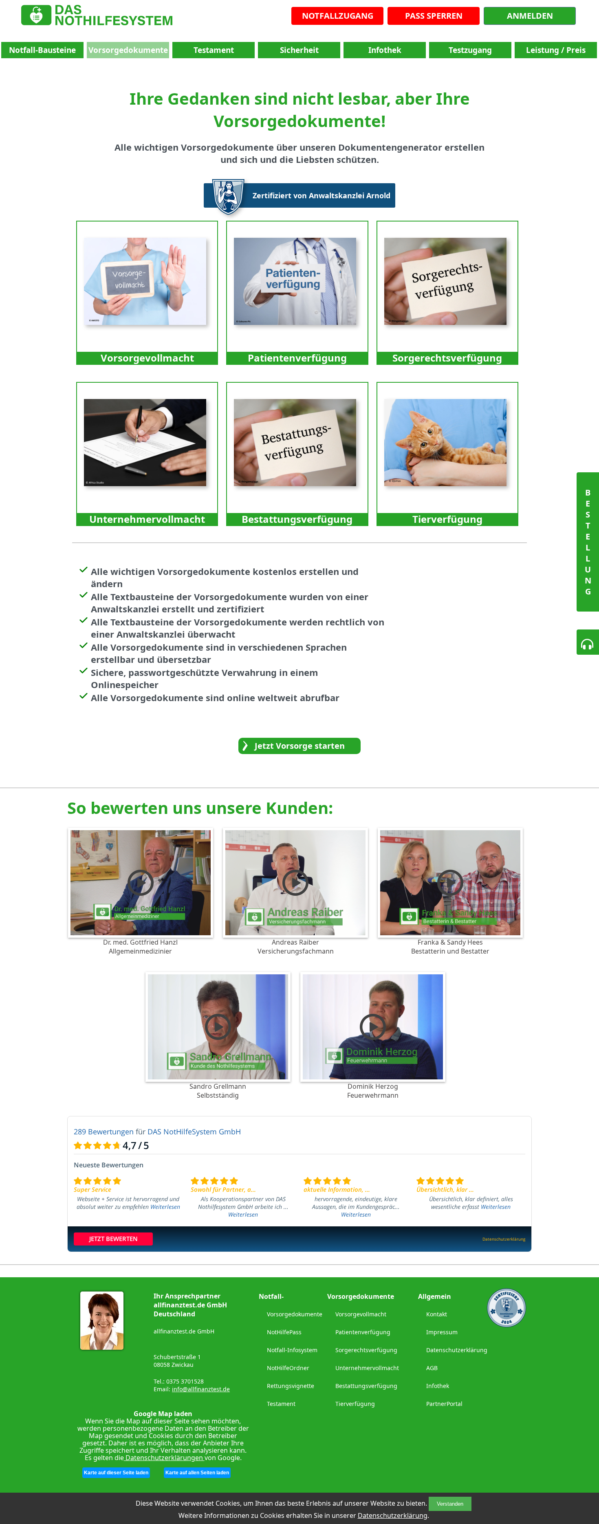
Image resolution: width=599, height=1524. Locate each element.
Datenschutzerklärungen (164, 1457)
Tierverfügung (355, 1404)
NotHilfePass (284, 1332)
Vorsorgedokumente (128, 50)
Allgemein (434, 1296)
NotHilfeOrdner (288, 1368)
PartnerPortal (444, 1404)
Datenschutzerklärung (392, 1515)
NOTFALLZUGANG (337, 15)
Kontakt (436, 1314)
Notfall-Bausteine (42, 50)
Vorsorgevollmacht (360, 1314)
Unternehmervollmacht (367, 1368)
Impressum (442, 1332)
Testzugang (470, 50)
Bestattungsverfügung (366, 1386)
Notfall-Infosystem (292, 1350)
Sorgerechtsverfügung (366, 1350)
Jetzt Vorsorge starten (300, 745)
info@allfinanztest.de (201, 1389)
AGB (432, 1368)
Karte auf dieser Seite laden (116, 1473)
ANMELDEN (530, 15)
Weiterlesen (165, 1206)
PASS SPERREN (433, 15)
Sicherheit (299, 50)
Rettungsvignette (290, 1386)
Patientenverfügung (362, 1332)
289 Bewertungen (104, 1131)
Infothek (384, 50)
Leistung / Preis (556, 50)
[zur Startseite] (96, 17)
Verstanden (450, 1504)
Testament (214, 50)
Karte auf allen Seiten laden (197, 1473)
